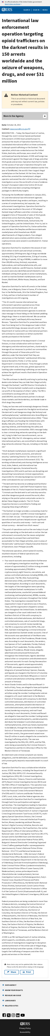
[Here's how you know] (25, 3)
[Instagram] (13, 1014)
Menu (45, 10)
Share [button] (13, 972)
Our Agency (10, 985)
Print (28, 972)
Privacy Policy (25, 1028)
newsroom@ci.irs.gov (19, 129)
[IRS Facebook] (4, 1014)
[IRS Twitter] (9, 1014)
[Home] (7, 9)
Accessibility (25, 1032)
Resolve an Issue (13, 995)
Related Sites (11, 1005)
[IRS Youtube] (23, 1014)
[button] (36, 10)
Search (26, 10)
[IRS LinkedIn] (18, 1014)
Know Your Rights (14, 990)
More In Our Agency (14, 116)
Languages (10, 1000)
